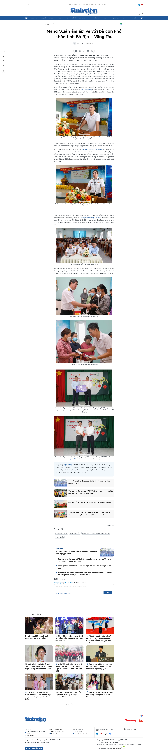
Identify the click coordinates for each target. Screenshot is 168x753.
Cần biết (134, 18)
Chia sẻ (3, 56)
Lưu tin (3, 61)
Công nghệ (97, 18)
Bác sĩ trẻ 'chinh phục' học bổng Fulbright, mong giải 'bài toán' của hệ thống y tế (99, 666)
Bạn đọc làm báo (35, 748)
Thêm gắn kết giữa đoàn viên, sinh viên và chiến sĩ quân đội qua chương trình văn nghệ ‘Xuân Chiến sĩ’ (89, 513)
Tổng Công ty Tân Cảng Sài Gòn (92, 149)
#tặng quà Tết (75, 533)
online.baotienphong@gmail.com (84, 734)
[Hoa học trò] (141, 720)
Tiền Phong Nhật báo (89, 5)
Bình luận (3, 66)
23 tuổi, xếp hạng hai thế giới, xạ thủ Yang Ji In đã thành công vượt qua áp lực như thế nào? (38, 666)
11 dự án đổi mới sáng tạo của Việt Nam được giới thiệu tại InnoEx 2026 (68, 694)
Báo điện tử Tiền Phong (84, 11)
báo (86, 89)
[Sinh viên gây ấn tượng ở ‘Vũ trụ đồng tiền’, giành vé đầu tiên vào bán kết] (69, 625)
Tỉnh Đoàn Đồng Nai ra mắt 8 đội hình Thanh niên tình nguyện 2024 (89, 482)
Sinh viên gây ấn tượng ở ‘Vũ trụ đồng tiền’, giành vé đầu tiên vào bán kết (69, 638)
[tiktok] (107, 734)
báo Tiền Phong (101, 137)
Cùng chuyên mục (34, 614)
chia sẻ (76, 51)
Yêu (67, 18)
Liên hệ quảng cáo (55, 729)
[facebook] (139, 5)
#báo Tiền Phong (61, 533)
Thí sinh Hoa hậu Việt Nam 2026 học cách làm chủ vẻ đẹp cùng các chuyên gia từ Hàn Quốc (38, 695)
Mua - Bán (125, 18)
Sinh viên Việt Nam (35, 719)
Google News (121, 24)
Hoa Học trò (102, 5)
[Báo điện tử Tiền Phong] (130, 720)
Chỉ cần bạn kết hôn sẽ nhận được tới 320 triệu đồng (37, 637)
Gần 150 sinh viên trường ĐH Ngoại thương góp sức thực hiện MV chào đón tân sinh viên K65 (69, 667)
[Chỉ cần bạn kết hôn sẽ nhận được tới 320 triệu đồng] (39, 625)
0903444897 (78, 731)
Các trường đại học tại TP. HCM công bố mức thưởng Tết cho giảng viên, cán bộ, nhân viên (90, 492)
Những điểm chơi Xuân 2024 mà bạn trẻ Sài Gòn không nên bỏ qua (89, 503)
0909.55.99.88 (55, 731)
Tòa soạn (28, 729)
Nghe (3, 51)
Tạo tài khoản (69, 583)
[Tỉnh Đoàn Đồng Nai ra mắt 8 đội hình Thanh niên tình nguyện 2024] (60, 483)
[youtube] (142, 5)
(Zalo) (62, 731)
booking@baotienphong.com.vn (60, 734)
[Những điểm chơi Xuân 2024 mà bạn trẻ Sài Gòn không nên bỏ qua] (60, 504)
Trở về (3, 71)
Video (105, 18)
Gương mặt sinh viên (85, 18)
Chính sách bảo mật (129, 729)
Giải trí (74, 18)
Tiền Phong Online (74, 5)
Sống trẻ (43, 18)
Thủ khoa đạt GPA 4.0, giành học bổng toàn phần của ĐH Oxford (99, 694)
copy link (84, 51)
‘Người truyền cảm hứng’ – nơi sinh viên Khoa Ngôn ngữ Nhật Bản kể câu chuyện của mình (99, 639)
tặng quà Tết (72, 459)
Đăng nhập (57, 583)
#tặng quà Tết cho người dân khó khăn (96, 533)
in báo (88, 51)
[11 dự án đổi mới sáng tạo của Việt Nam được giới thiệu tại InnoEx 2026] (69, 682)
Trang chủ (26, 18)
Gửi (108, 592)
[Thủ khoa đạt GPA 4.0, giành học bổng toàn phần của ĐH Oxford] (100, 682)
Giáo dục (51, 18)
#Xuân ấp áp (59, 537)
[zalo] (111, 733)
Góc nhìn (60, 18)
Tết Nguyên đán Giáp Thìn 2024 (91, 217)
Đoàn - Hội (34, 18)
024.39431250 (31, 735)
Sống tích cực (115, 18)
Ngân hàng (67, 465)
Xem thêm (142, 18)
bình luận (92, 51)
